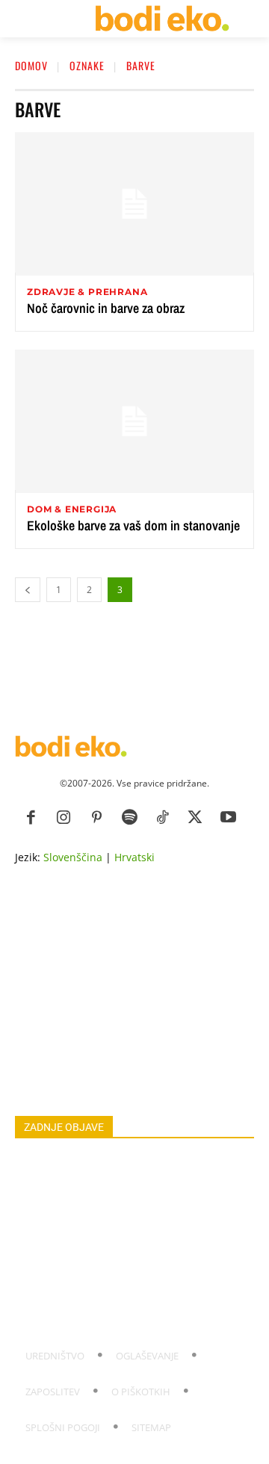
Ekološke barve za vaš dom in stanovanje (133, 525)
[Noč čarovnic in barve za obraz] (134, 204)
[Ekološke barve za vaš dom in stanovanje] (134, 421)
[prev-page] (27, 589)
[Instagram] (63, 818)
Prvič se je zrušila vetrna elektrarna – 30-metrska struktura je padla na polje (116, 1235)
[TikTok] (162, 818)
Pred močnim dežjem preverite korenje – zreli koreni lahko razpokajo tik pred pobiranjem (129, 1267)
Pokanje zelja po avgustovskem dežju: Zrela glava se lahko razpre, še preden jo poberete (126, 1169)
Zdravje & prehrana (87, 292)
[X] (195, 818)
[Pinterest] (96, 818)
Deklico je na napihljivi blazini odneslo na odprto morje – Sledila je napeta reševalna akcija (121, 1308)
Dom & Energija (72, 509)
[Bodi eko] (161, 18)
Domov (31, 65)
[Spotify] (129, 818)
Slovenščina (72, 857)
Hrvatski (134, 857)
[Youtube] (228, 818)
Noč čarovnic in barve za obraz (106, 308)
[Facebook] (30, 818)
